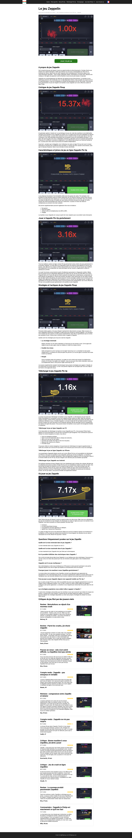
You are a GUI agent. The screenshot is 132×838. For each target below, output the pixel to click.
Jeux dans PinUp (89, 2)
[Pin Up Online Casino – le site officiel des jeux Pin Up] (24, 2)
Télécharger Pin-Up (71, 2)
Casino (48, 2)
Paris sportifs (54, 2)
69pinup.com (73, 835)
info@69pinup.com (63, 835)
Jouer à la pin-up (100, 2)
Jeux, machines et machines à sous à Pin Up (66, 12)
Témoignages (80, 2)
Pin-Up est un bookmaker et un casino (46, 12)
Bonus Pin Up (62, 2)
